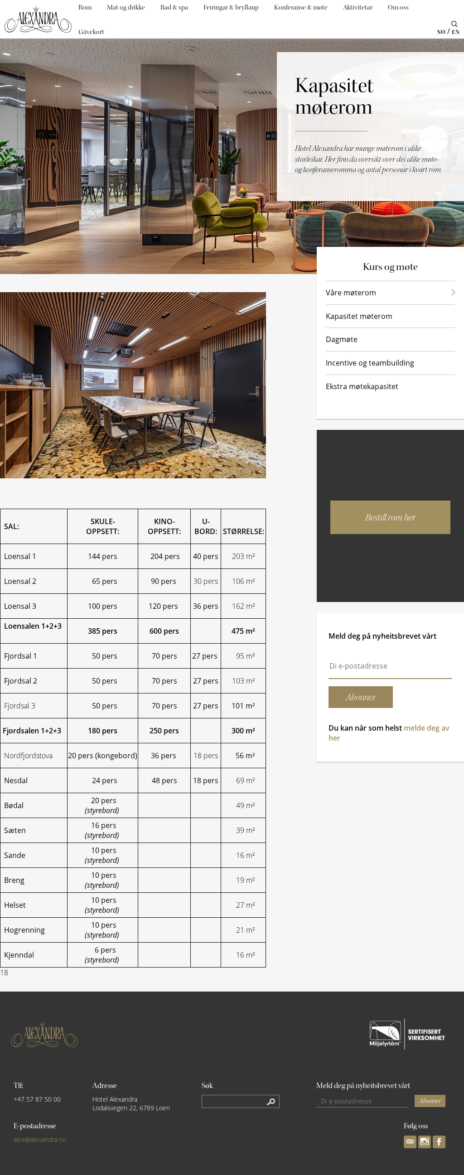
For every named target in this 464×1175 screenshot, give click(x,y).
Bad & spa (174, 7)
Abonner (430, 1101)
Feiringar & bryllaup (231, 7)
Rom (85, 7)
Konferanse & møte (301, 7)
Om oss (398, 7)
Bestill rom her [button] (390, 517)
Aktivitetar (357, 7)
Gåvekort (91, 32)
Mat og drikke (126, 7)
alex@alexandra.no (40, 1139)
